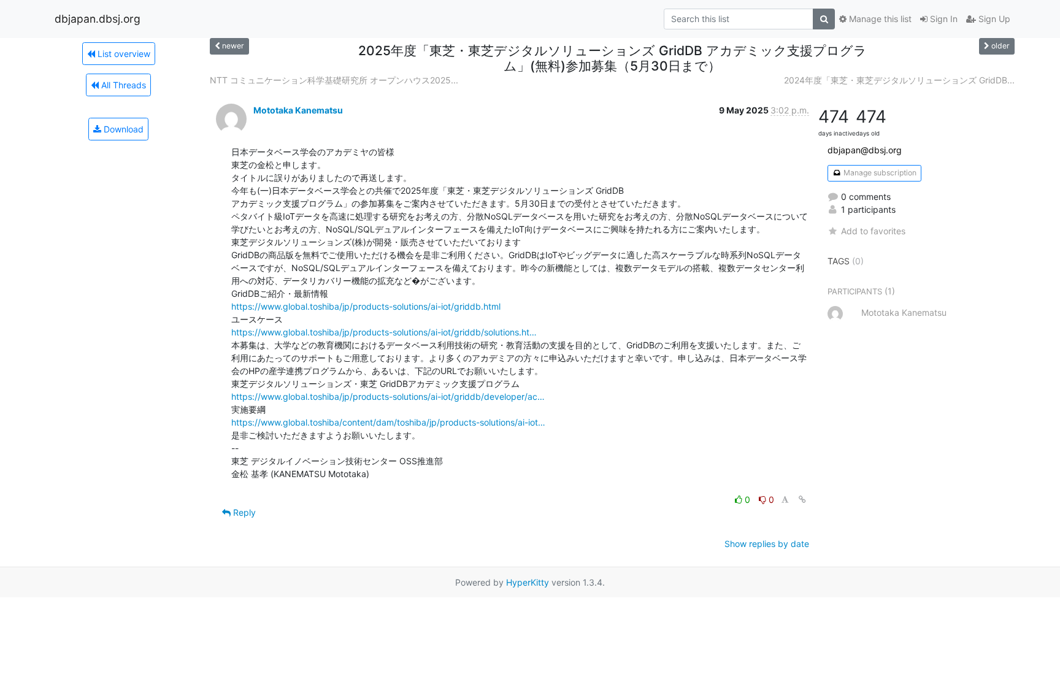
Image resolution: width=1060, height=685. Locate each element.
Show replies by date (766, 543)
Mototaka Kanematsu (298, 110)
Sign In (943, 18)
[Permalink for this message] (802, 499)
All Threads (122, 85)
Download (122, 129)
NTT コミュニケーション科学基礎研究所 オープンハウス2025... (334, 80)
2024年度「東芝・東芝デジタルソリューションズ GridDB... (899, 80)
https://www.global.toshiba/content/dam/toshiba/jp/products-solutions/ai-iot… (388, 422)
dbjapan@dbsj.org (865, 150)
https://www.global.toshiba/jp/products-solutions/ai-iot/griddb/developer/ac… (388, 396)
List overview (122, 53)
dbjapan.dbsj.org (97, 18)
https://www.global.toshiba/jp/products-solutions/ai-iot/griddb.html (366, 306)
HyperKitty (527, 582)
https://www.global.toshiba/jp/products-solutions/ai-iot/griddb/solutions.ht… (384, 332)
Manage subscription (879, 172)
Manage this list (879, 18)
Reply (243, 512)
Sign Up (993, 18)
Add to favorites (873, 231)
